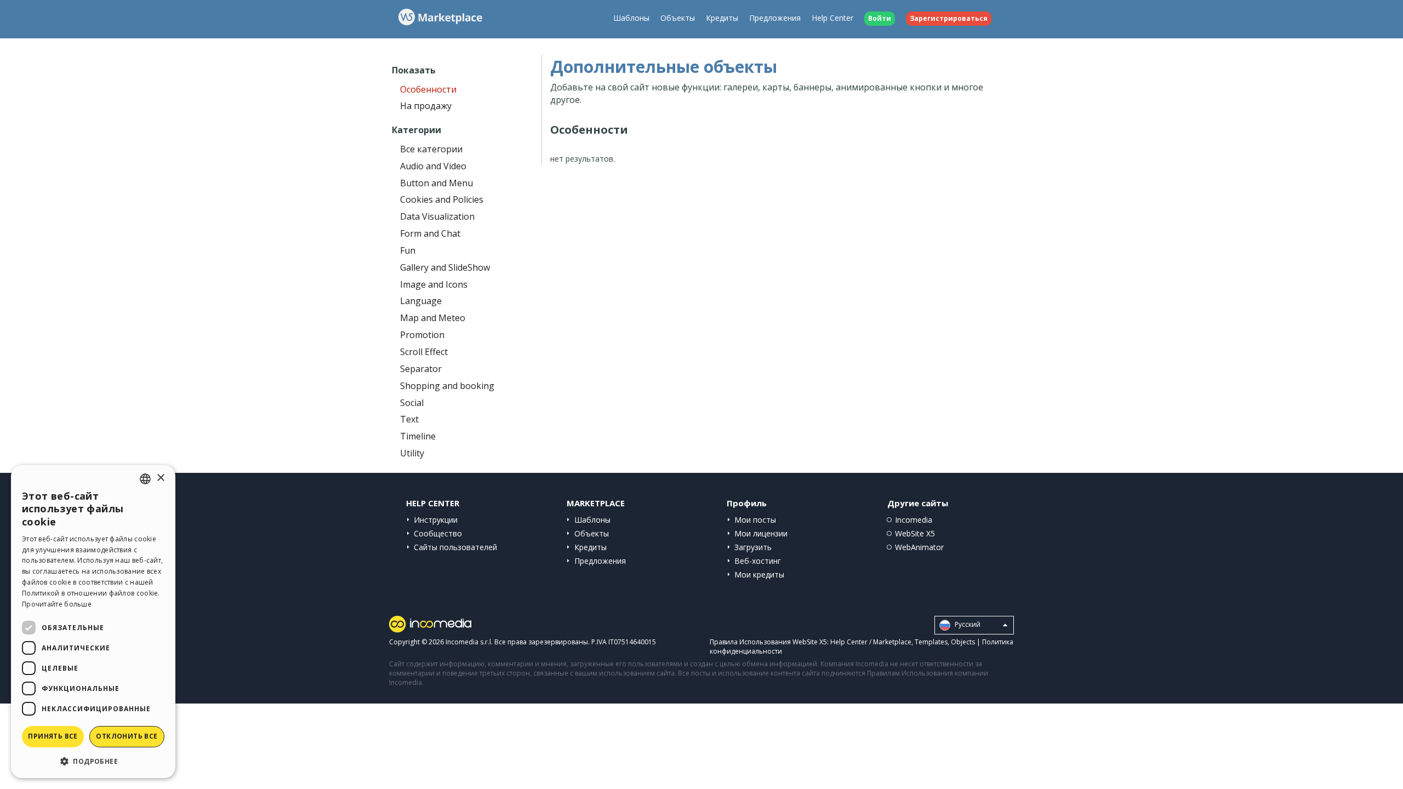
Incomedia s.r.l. (469, 642)
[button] (93, 760)
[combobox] (145, 478)
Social (412, 403)
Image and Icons (433, 284)
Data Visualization (437, 216)
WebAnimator (919, 547)
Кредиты (722, 18)
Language (421, 301)
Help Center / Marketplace (870, 642)
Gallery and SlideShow (445, 267)
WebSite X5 (915, 533)
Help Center (832, 18)
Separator (421, 369)
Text (409, 419)
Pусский (966, 624)
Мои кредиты (759, 574)
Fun (407, 250)
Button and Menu (436, 183)
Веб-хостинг (757, 561)
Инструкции (436, 519)
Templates (931, 642)
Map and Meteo (432, 318)
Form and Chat (430, 233)
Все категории (431, 149)
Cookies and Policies (441, 199)
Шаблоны (631, 18)
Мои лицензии (761, 533)
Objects (963, 642)
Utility (412, 453)
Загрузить (753, 547)
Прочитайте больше (57, 604)
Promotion (422, 335)
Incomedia (913, 519)
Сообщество (438, 533)
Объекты (677, 18)
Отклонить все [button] (126, 736)
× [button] (160, 478)
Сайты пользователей (455, 547)
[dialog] (93, 621)
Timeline (418, 436)
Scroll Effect (424, 352)
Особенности (428, 89)
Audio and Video (433, 166)
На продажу (426, 106)
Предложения (775, 18)
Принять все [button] (52, 736)
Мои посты (755, 519)
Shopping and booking (447, 386)
